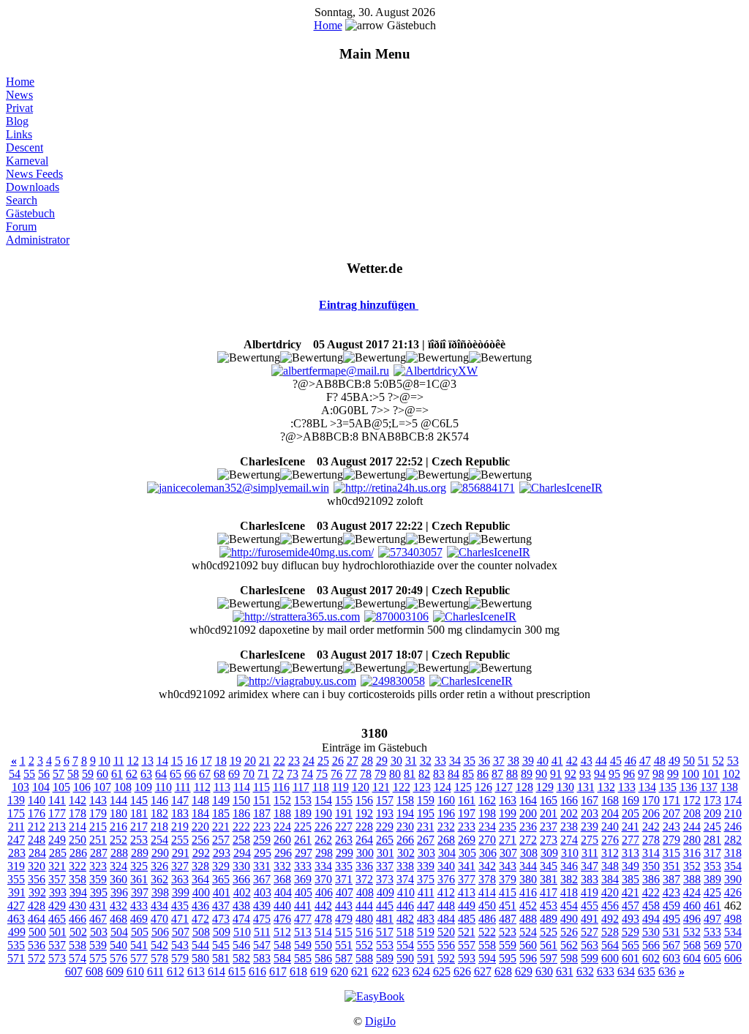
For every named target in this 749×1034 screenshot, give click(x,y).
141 (57, 800)
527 (589, 932)
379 (507, 879)
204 (610, 813)
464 (36, 919)
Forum (21, 226)
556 (446, 945)
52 (718, 760)
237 (548, 826)
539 (98, 945)
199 (507, 813)
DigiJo (380, 1021)
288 (119, 853)
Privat (19, 108)
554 (405, 945)
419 (589, 892)
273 (548, 839)
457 (630, 905)
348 (610, 866)
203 (589, 813)
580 (200, 958)
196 (446, 813)
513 (303, 932)
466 (77, 919)
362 (159, 879)
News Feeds (34, 174)
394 (78, 892)
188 (282, 813)
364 (200, 879)
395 (99, 892)
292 (201, 853)
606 (733, 958)
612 (175, 971)
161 (466, 800)
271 (507, 839)
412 (446, 892)
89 (526, 774)
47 (645, 760)
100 (690, 774)
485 (466, 919)
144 (118, 800)
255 (180, 839)
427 (16, 905)
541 (139, 945)
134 (647, 787)
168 (610, 800)
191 (344, 813)
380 (528, 879)
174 (733, 800)
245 (712, 826)
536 (36, 945)
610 (135, 971)
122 (401, 787)
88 (512, 774)
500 (37, 932)
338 (405, 866)
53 (733, 760)
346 (569, 866)
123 (422, 787)
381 (548, 879)
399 (180, 892)
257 (221, 839)
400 (201, 892)
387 (671, 879)
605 (712, 958)
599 (589, 958)
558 (487, 945)
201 (548, 813)
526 (569, 932)
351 (671, 866)
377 (466, 879)
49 (674, 760)
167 (589, 800)
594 (487, 958)
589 (385, 958)
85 (468, 774)
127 (504, 787)
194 (405, 813)
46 (630, 760)
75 (322, 774)
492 (610, 919)
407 (344, 892)
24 (309, 760)
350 (651, 866)
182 (159, 813)
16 (191, 760)
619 (319, 971)
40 (543, 760)
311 (589, 853)
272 (528, 839)
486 (487, 919)
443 (344, 905)
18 (221, 760)
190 (323, 813)
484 (446, 919)
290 (160, 853)
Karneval (27, 160)
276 (610, 839)
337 (385, 866)
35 (469, 760)
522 (487, 932)
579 (180, 958)
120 (360, 787)
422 (651, 892)
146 (159, 800)
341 (466, 866)
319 (16, 866)
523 (507, 932)
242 (651, 826)
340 (446, 866)
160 (446, 800)
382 (569, 879)
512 (282, 932)
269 (466, 839)
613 (196, 971)
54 (14, 774)
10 (104, 760)
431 (98, 905)
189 (303, 813)
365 (221, 879)
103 (20, 787)
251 (98, 839)
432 (118, 905)
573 (57, 958)
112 (202, 787)
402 (242, 892)
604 (692, 958)
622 (380, 971)
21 (265, 760)
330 (241, 866)
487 (507, 919)
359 (98, 879)
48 (660, 760)
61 (117, 774)
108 (123, 787)
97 (644, 774)
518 (405, 932)
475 (262, 919)
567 (671, 945)
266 (405, 839)
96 (629, 774)
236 (528, 826)
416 (528, 892)
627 (483, 971)
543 (180, 945)
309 (549, 853)
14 (162, 760)
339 (425, 866)
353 (712, 866)
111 (183, 787)
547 (262, 945)
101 (711, 774)
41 (557, 760)
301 (385, 853)
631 (564, 971)
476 (282, 919)
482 (405, 919)
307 (508, 853)
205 (630, 813)
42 (572, 760)
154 (323, 800)
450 (487, 905)
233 (466, 826)
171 (671, 800)
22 (279, 760)
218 (159, 826)
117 (301, 787)
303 (426, 853)
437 (221, 905)
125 (463, 787)
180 (118, 813)
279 (671, 839)
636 (667, 971)
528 (610, 932)
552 (364, 945)
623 (401, 971)
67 (205, 774)
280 (692, 839)
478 (323, 919)
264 (364, 839)
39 (528, 760)
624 (421, 971)
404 (283, 892)
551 (344, 945)
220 (200, 826)
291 (180, 853)
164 (528, 800)
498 (733, 919)
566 (651, 945)
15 (177, 760)
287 (99, 853)
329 (221, 866)
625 (442, 971)
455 (589, 905)
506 (160, 932)
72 (278, 774)
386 (651, 879)
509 (221, 932)
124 (442, 787)
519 (425, 932)
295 (262, 853)
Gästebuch (30, 213)
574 (77, 958)
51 (704, 760)
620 (339, 971)
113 (222, 787)
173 (712, 800)
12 (133, 760)
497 (712, 919)
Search (21, 200)
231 (425, 826)
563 (589, 945)
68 (219, 774)
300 (365, 853)
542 (159, 945)
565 (630, 945)
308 (529, 853)
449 (466, 905)
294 (242, 853)
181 (139, 813)
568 (692, 945)
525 (548, 932)
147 (180, 800)
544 (200, 945)
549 (303, 945)
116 (281, 787)
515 (344, 932)
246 (733, 826)
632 (585, 971)
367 (262, 879)
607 (74, 971)
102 (731, 774)
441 (303, 905)
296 (283, 853)
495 (671, 919)
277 (630, 839)
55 (29, 774)
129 (545, 787)
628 (503, 971)
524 (528, 932)
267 (425, 839)
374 (405, 879)
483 (425, 919)
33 (440, 760)
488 (528, 919)
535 (16, 945)
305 (467, 853)
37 (499, 760)
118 (320, 787)
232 (446, 826)
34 (455, 760)
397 (139, 892)
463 (16, 919)
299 (344, 853)
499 (17, 932)
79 (380, 774)
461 (712, 905)
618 (298, 971)
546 (241, 945)
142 (77, 800)
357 (57, 879)
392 (37, 892)
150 (241, 800)
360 (118, 879)
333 (303, 866)
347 (589, 866)
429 (57, 905)
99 (673, 774)
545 (221, 945)
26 (338, 760)
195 (425, 813)
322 (77, 866)
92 (570, 774)
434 (159, 905)
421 (630, 892)
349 (630, 866)
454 (569, 905)
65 (175, 774)
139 (16, 800)
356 (36, 879)
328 (200, 866)
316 (692, 853)
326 (159, 866)
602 (651, 958)
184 (200, 813)
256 (200, 839)
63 (146, 774)
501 (58, 932)
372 (364, 879)
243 (671, 826)
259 (262, 839)
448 (446, 905)
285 (58, 853)
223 (262, 826)
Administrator (37, 239)
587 (344, 958)
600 (610, 958)
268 (446, 839)
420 (610, 892)
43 (586, 760)
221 (221, 826)
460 (692, 905)
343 (507, 866)
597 (548, 958)
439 (262, 905)
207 (671, 813)
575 (98, 958)
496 (692, 919)
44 (601, 760)
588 (364, 958)
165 (548, 800)
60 (102, 774)
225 (303, 826)
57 (58, 774)
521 (466, 932)
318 (733, 853)
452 (528, 905)
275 (589, 839)
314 (651, 853)
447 (425, 905)
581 (221, 958)
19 (235, 760)
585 (303, 958)
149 (221, 800)
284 (37, 853)
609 (115, 971)
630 (544, 971)
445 (385, 905)
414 (487, 892)
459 (671, 905)
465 (57, 919)
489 (548, 919)
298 (324, 853)
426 (733, 892)
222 (241, 826)
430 (77, 905)
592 (446, 958)
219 (180, 826)
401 (221, 892)
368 (282, 879)
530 (651, 932)
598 (569, 958)
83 (439, 774)
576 (118, 958)
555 (425, 945)
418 (569, 892)
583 (262, 958)
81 (409, 774)
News (19, 95)
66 (190, 774)
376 (446, 879)
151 (262, 800)
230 (405, 826)
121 (381, 787)
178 (77, 813)
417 (548, 892)
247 (16, 839)
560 (528, 945)
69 (234, 774)
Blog (17, 121)
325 (139, 866)
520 (446, 932)
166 (569, 800)
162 (487, 800)
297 (303, 853)
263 (344, 839)
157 (385, 800)
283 (17, 853)
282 (733, 839)
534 (733, 932)
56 (44, 774)
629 (523, 971)
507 (180, 932)
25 (323, 760)
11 (118, 760)
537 (57, 945)
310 (570, 853)
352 (692, 866)
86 (483, 774)
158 (405, 800)
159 (425, 800)
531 (671, 932)
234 (487, 826)
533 (712, 932)
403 (262, 892)
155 (344, 800)
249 (57, 839)
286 (78, 853)
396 (119, 892)
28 (367, 760)
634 (626, 971)
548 (282, 945)
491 (589, 919)
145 (139, 800)
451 (507, 905)
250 (77, 839)
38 (513, 760)
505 (139, 932)
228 (364, 826)
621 (360, 971)
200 (528, 813)
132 (606, 787)
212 (36, 826)
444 (364, 905)
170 (651, 800)
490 (569, 919)
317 (712, 853)
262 (323, 839)
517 (385, 932)
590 (405, 958)
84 (453, 774)
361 (139, 879)
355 (16, 879)
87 (497, 774)
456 (610, 905)
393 (58, 892)
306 (488, 853)
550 (323, 945)
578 (159, 958)
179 (98, 813)
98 (658, 774)
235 (507, 826)
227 (344, 826)
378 (487, 879)
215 (98, 826)
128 (524, 787)
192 (364, 813)
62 (132, 774)
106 (82, 787)
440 (282, 905)
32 (426, 760)
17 (206, 760)
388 (692, 879)
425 (712, 892)
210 (733, 813)
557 (466, 945)
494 (651, 919)
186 (241, 813)
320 (36, 866)
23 (294, 760)
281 (712, 839)
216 (118, 826)
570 (733, 945)
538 (77, 945)
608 (94, 971)
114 (241, 787)
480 (364, 919)
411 (426, 892)
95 (614, 774)
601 (630, 958)
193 (385, 813)
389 (712, 879)
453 (548, 905)
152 (282, 800)
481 (385, 919)
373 (385, 879)
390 (733, 879)
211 (16, 826)
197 (466, 813)
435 (180, 905)
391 (17, 892)
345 (548, 866)
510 (242, 932)
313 (630, 853)
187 (262, 813)
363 (180, 879)
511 (262, 932)
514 (323, 932)
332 (282, 866)
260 (282, 839)
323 (98, 866)
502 (78, 932)
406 (324, 892)
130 (565, 787)
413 (466, 892)
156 (364, 800)
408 (365, 892)
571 (16, 958)
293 (221, 853)
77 (351, 774)
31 (411, 760)
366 (241, 879)
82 (424, 774)
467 (98, 919)
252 (118, 839)
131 (586, 787)
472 (200, 919)
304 (447, 853)
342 (487, 866)
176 (36, 813)
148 (200, 800)
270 (487, 839)
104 (41, 787)
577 (139, 958)
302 (406, 853)
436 (200, 905)
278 (651, 839)
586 (323, 958)
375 (425, 879)
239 (589, 826)
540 (118, 945)
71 (263, 774)
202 (569, 813)
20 (250, 760)
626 (462, 971)
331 (262, 866)
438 (241, 905)
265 (385, 839)
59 (88, 774)
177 (57, 813)
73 (292, 774)
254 (159, 839)
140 (36, 800)
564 (610, 945)
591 (425, 958)
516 (364, 932)
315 (671, 853)
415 (507, 892)
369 (303, 879)
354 (733, 866)
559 (507, 945)
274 (569, 839)
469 (139, 919)
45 (616, 760)
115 (261, 787)
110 (163, 787)
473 (221, 919)
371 (344, 879)
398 (160, 892)
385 (630, 879)
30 (396, 760)
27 (352, 760)
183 (180, 813)
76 (336, 774)
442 (323, 905)
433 (139, 905)
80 (395, 774)
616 (257, 971)
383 (589, 879)
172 (692, 800)
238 (569, 826)
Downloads (32, 187)
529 (630, 932)
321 (57, 866)
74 (307, 774)
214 (77, 826)
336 (364, 866)
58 (73, 774)
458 (651, 905)
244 (692, 826)
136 (688, 787)
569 (712, 945)
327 (180, 866)
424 (692, 892)
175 (16, 813)
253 (139, 839)
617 (278, 971)
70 (249, 774)
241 (630, 826)
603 (671, 958)
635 (646, 971)
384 (610, 879)
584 (282, 958)
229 (385, 826)
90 (541, 774)
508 (201, 932)
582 (241, 958)
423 (671, 892)
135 (668, 787)
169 (630, 800)
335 (344, 866)
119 (340, 787)
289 (139, 853)
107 (102, 787)
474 (241, 919)
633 (605, 971)
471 (180, 919)
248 (36, 839)
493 (630, 919)
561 (548, 945)
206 (651, 813)
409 (385, 892)
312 (610, 853)
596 (528, 958)
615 (237, 971)
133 (627, 787)
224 (282, 826)
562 (569, 945)
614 (216, 971)
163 (507, 800)
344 (528, 866)
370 (323, 879)
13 (148, 760)
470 (159, 919)
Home (328, 25)
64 (161, 774)
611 (155, 971)
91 (556, 774)
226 (323, 826)
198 (487, 813)
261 (303, 839)
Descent (24, 147)
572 (36, 958)
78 (366, 774)
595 (507, 958)
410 (406, 892)
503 (99, 932)
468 (118, 919)
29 (382, 760)
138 (729, 787)
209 (712, 813)
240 (610, 826)
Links (19, 134)
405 (303, 892)
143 (98, 800)
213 (57, 826)
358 (77, 879)
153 (303, 800)
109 (143, 787)
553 (385, 945)
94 (600, 774)
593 (466, 958)
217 (139, 826)
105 (61, 787)
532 (692, 932)
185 (221, 813)
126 (483, 787)
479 (344, 919)
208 (692, 813)
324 (118, 866)
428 (36, 905)
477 (303, 919)
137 (709, 787)
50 (689, 760)
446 (405, 905)
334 (323, 866)
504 (119, 932)
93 (585, 774)
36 (484, 760)
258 (241, 839)
